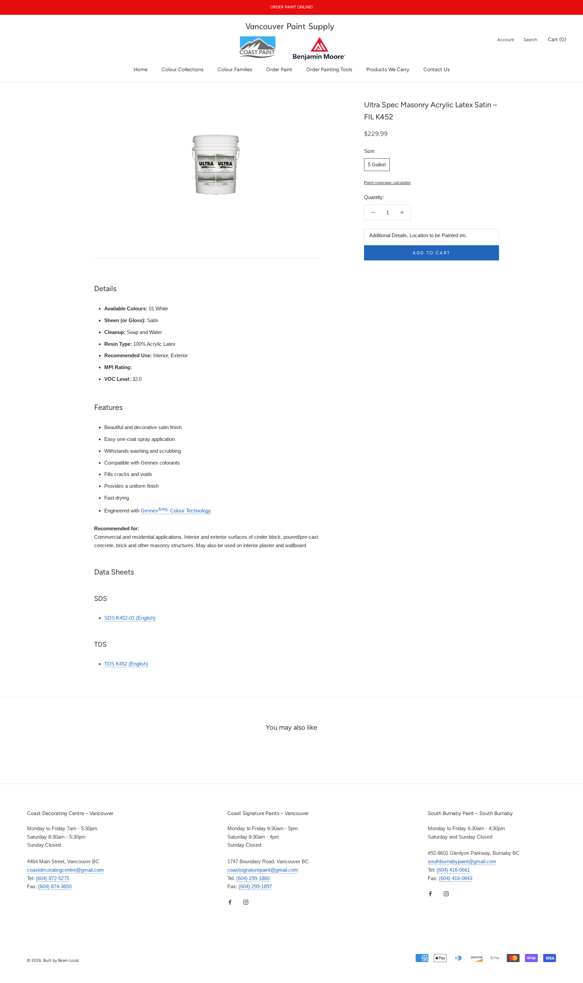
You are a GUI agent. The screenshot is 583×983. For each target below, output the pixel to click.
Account (505, 39)
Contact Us (436, 69)
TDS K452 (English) (126, 664)
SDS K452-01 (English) (130, 618)
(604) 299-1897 (255, 886)
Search (530, 39)
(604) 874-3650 (55, 886)
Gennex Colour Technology (176, 510)
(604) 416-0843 (455, 878)
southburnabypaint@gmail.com (462, 861)
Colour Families (235, 69)
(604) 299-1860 (253, 878)
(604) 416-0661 (453, 870)
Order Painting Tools (329, 69)
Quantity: (374, 197)
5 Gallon (377, 164)
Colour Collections (182, 69)
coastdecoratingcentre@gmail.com (65, 870)
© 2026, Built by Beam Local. (53, 960)
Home (140, 69)
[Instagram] (245, 902)
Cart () (557, 39)
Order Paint (279, 69)
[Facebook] (229, 902)
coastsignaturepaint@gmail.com (262, 870)
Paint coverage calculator (387, 182)
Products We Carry (387, 69)
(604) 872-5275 (52, 878)
